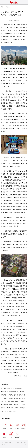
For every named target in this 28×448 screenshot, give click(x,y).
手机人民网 (17, 428)
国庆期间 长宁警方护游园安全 (9, 411)
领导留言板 (23, 428)
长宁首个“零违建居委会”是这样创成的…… (13, 388)
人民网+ (10, 428)
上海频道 (7, 7)
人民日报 (4, 428)
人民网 (2, 7)
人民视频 (4, 437)
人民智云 (10, 437)
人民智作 (17, 437)
